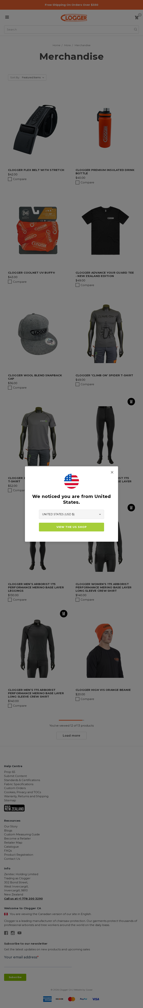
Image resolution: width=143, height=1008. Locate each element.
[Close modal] (112, 472)
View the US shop (71, 527)
